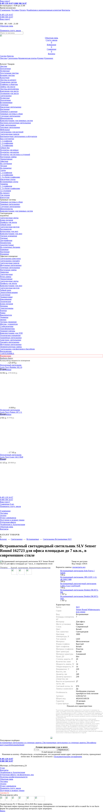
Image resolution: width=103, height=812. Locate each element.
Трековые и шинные (8, 111)
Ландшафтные (6, 240)
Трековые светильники (10, 204)
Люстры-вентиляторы (9, 89)
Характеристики (63, 605)
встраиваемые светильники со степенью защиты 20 (66, 743)
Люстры (3, 58)
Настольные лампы (8, 270)
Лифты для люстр (7, 87)
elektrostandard (14, 745)
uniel (22, 745)
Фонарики (4, 254)
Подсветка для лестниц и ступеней (15, 154)
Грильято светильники (9, 342)
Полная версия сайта (9, 795)
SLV (78, 607)
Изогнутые (4, 197)
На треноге (5, 193)
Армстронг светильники (10, 340)
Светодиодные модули (9, 227)
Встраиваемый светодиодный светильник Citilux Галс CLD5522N (78, 584)
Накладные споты (7, 179)
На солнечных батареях (10, 247)
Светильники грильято (10, 261)
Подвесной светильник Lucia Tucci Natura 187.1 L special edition (11, 412)
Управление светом (8, 82)
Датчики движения (8, 322)
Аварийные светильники (11, 338)
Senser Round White (84, 609)
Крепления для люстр (9, 91)
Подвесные (5, 71)
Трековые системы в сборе (11, 114)
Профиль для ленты (8, 222)
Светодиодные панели (9, 134)
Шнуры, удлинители (9, 324)
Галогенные (5, 295)
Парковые (4, 249)
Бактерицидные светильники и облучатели (18, 136)
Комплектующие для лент (11, 234)
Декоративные (6, 159)
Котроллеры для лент (9, 231)
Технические (5, 301)
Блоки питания (6, 220)
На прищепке (6, 168)
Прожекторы (5, 243)
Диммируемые (6, 297)
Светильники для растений (11, 132)
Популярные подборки (10, 740)
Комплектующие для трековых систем (16, 120)
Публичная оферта (8, 522)
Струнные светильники (10, 116)
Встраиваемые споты (9, 182)
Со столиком (5, 191)
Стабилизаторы (6, 326)
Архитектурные (7, 245)
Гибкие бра (5, 148)
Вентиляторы (6, 351)
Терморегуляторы (7, 331)
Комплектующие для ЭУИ (11, 333)
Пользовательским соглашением (68, 756)
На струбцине (6, 163)
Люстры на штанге (8, 80)
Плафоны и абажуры (9, 84)
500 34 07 (6, 17)
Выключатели (6, 315)
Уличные (4, 238)
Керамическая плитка (27, 58)
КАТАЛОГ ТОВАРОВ (9, 536)
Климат (40, 58)
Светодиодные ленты (9, 218)
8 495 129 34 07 (6, 3)
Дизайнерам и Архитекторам (12, 524)
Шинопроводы (6, 118)
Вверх (2, 811)
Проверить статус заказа (10, 788)
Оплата (22, 10)
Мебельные (5, 130)
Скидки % (4, 793)
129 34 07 (6, 15)
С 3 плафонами (6, 145)
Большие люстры (7, 75)
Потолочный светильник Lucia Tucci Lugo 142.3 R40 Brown (11, 457)
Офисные (4, 161)
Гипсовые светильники (10, 127)
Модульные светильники (10, 265)
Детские (3, 166)
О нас (2, 768)
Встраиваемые (6, 102)
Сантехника (13, 58)
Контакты (66, 10)
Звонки (3, 319)
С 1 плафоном (6, 141)
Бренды (10, 56)
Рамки (2, 313)
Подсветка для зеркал (9, 150)
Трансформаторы (7, 329)
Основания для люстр (9, 93)
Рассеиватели (6, 229)
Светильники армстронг (10, 258)
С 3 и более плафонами (10, 177)
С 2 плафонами (6, 143)
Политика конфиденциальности (14, 777)
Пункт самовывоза (8, 518)
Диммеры (4, 317)
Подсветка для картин (9, 152)
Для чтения (5, 195)
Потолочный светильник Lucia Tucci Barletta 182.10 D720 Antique (11, 367)
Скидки (3, 56)
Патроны (4, 306)
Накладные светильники (10, 107)
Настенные (5, 109)
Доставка (15, 10)
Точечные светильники (10, 267)
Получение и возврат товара (12, 520)
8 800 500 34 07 (20, 3)
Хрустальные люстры (9, 73)
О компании (5, 10)
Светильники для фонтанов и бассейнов (17, 349)
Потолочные (5, 68)
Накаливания (5, 299)
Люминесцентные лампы (11, 347)
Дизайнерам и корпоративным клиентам (43, 10)
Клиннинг (48, 58)
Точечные (4, 105)
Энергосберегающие (9, 292)
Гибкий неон (5, 225)
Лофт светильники (8, 125)
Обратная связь (6, 527)
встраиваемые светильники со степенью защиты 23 (22, 743)
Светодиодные (6, 274)
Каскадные (4, 78)
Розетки (3, 310)
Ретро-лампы (5, 277)
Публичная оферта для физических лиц (17, 775)
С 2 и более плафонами (10, 188)
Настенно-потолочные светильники (15, 123)
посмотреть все (78, 567)
